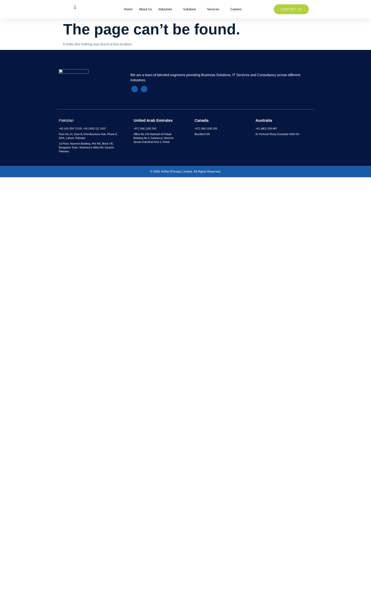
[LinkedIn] (134, 89)
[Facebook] (144, 89)
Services (213, 9)
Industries (165, 9)
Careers (236, 9)
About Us (145, 9)
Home (128, 9)
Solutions (189, 9)
